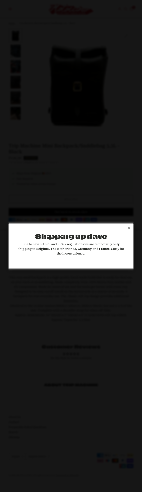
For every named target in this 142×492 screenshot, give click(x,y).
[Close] (129, 228)
